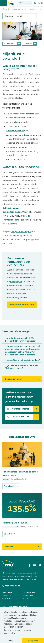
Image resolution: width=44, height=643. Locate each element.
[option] (22, 31)
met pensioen (27, 114)
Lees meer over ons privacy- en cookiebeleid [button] (17, 631)
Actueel (5, 479)
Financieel (14, 527)
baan (17, 122)
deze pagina (16, 282)
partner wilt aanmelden (26, 135)
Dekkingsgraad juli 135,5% (15, 523)
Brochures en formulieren (22, 304)
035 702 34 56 (12, 585)
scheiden (20, 147)
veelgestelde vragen (21, 232)
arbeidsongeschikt (15, 130)
